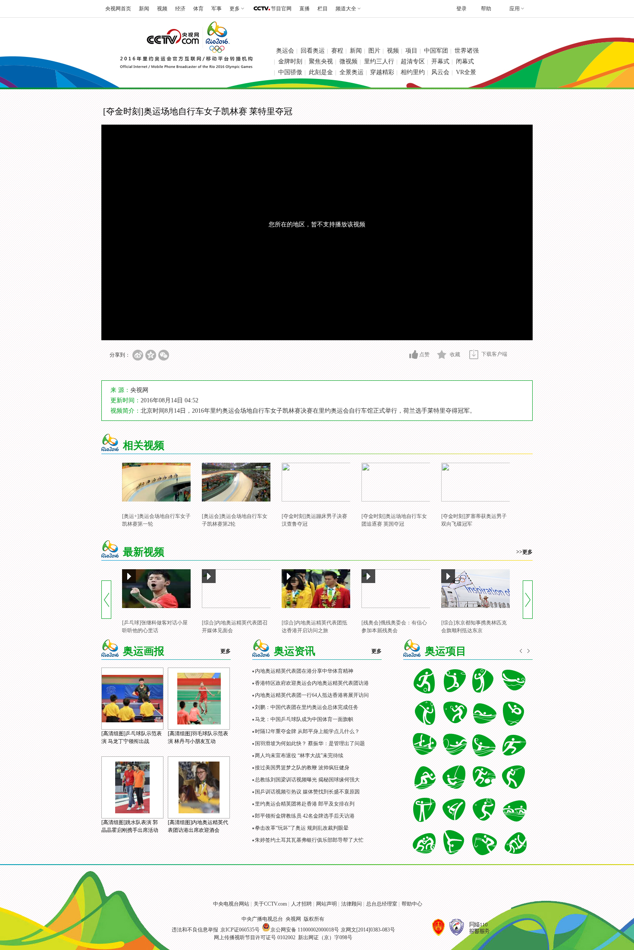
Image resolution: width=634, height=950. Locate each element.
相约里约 (413, 72)
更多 (225, 651)
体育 (198, 9)
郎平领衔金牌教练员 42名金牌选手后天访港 (305, 816)
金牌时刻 (290, 61)
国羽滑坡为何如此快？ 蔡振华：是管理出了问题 (310, 743)
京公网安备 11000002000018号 (304, 930)
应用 (514, 9)
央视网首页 (118, 9)
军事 (216, 9)
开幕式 (440, 61)
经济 (180, 9)
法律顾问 (351, 904)
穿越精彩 (382, 72)
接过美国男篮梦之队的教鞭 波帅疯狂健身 (302, 768)
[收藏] (442, 354)
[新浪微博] (137, 355)
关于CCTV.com (270, 904)
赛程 (337, 50)
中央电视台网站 (231, 904)
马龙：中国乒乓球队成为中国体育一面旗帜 (304, 719)
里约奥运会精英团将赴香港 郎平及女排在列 (305, 804)
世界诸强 (467, 50)
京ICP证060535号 (240, 930)
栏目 (322, 9)
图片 (374, 50)
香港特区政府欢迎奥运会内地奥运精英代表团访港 (312, 683)
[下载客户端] (473, 354)
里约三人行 (379, 61)
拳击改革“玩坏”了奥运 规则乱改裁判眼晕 (301, 828)
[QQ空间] (150, 355)
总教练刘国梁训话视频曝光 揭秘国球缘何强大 (307, 780)
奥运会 (285, 50)
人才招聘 (301, 904)
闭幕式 (465, 61)
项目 (411, 50)
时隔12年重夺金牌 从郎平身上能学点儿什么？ (307, 731)
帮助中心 (412, 904)
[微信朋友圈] (163, 355)
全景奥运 (351, 72)
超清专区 (413, 61)
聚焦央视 (321, 61)
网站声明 (326, 904)
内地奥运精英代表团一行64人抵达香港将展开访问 (312, 695)
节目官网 (281, 9)
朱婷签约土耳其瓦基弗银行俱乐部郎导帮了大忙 (309, 840)
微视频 (348, 61)
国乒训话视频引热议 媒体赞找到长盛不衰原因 (307, 792)
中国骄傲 (290, 72)
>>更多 (524, 552)
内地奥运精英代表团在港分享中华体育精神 (304, 671)
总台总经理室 (381, 904)
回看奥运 (313, 50)
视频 (162, 9)
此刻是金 (321, 72)
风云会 (440, 72)
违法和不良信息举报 (195, 930)
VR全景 (466, 72)
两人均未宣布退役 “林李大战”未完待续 (299, 755)
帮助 (486, 9)
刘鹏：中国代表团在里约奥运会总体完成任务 (306, 707)
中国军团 (436, 50)
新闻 (144, 9)
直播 (304, 9)
